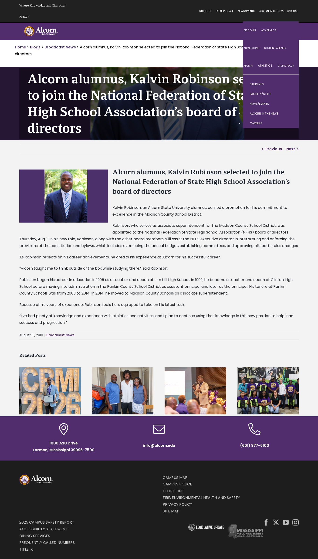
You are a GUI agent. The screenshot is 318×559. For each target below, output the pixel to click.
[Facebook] (266, 522)
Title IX (26, 549)
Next (290, 149)
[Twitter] (276, 522)
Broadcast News (60, 335)
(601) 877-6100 (254, 445)
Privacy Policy (177, 504)
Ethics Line (173, 491)
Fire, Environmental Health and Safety (201, 497)
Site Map (171, 511)
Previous (273, 149)
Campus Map (175, 477)
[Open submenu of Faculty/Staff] (290, 94)
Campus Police (177, 484)
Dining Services (34, 536)
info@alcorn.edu (159, 445)
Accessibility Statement (43, 529)
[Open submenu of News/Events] (290, 104)
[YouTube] (286, 522)
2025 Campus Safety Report (46, 522)
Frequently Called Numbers (47, 542)
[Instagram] (295, 522)
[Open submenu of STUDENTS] (290, 84)
